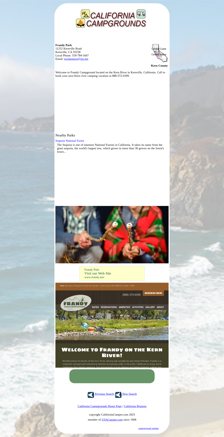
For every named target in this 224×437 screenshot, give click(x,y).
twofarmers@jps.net (76, 59)
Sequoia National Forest (69, 140)
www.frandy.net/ (94, 277)
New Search (129, 394)
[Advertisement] (111, 37)
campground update (148, 428)
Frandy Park (91, 269)
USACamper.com (112, 419)
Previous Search (104, 394)
